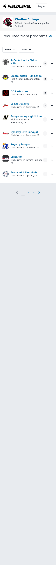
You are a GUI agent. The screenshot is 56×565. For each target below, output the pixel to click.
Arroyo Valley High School (26, 116)
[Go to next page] (39, 192)
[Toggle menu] (52, 6)
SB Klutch (17, 157)
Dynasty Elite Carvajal (24, 132)
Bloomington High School (26, 76)
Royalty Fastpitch (21, 144)
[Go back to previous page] (17, 192)
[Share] (51, 36)
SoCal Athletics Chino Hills (24, 62)
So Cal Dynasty (20, 104)
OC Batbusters (19, 91)
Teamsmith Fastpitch (24, 172)
